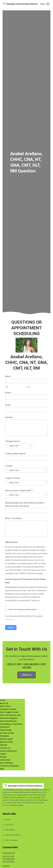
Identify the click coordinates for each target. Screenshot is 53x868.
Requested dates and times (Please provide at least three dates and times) (24, 504)
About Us (9, 824)
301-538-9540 (8, 861)
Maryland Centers (13, 835)
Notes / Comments (13, 518)
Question (9, 417)
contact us (9, 619)
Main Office (10, 830)
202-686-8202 (9, 859)
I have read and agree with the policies (22, 609)
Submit (11, 627)
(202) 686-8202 (31, 664)
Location (9, 466)
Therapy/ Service (13, 441)
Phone (8, 393)
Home (8, 819)
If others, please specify (15, 453)
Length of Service (12, 478)
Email (8, 405)
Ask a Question (12, 840)
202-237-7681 (8, 856)
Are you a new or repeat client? (19, 490)
